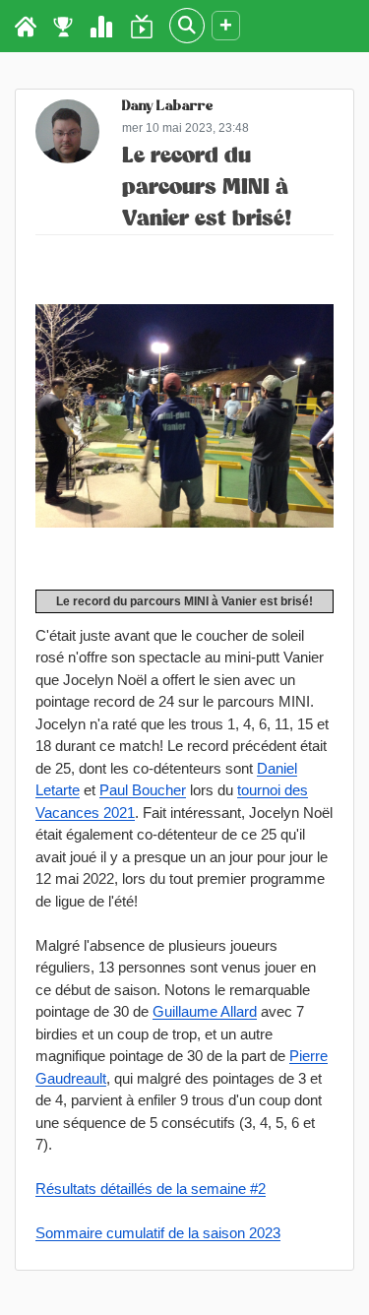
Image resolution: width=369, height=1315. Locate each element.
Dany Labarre (168, 107)
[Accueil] (25, 26)
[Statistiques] (101, 26)
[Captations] (141, 26)
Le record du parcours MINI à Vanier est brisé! (207, 188)
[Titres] (63, 26)
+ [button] (225, 25)
